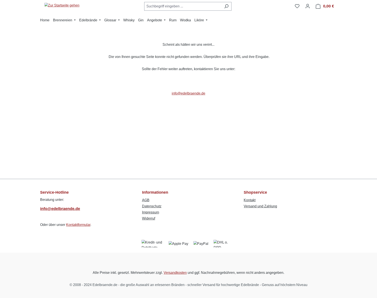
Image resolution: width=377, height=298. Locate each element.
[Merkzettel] (297, 6)
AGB (145, 200)
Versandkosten (175, 272)
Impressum (150, 212)
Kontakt (249, 200)
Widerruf (148, 218)
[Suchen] (226, 6)
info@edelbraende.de (188, 93)
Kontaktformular (78, 225)
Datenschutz (151, 206)
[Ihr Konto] (307, 6)
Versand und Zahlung (260, 206)
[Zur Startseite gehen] (62, 5)
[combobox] (182, 6)
